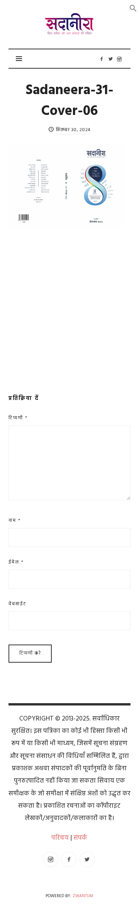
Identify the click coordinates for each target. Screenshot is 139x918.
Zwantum (83, 896)
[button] (133, 8)
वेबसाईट (17, 604)
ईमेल (16, 562)
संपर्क (80, 838)
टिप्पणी (18, 418)
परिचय (60, 838)
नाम (14, 521)
